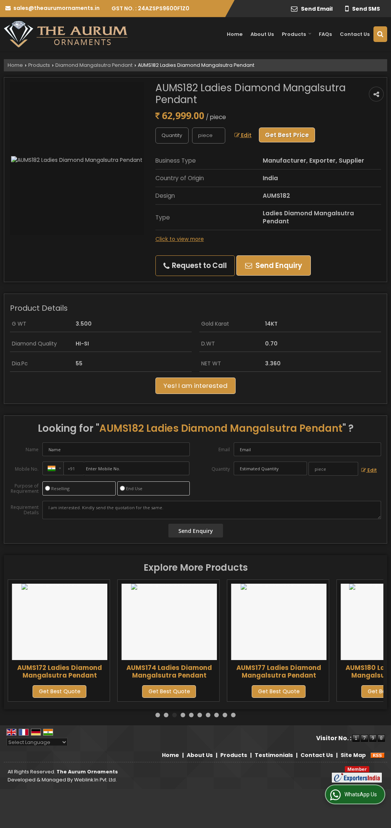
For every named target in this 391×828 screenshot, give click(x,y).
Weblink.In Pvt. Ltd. (95, 779)
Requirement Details (25, 510)
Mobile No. (27, 469)
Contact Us (355, 34)
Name (32, 449)
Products (294, 34)
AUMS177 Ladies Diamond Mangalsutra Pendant (278, 671)
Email (224, 449)
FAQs (325, 34)
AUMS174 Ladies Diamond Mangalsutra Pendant (169, 671)
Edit (246, 135)
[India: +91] (53, 468)
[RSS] (378, 755)
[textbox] (208, 136)
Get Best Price (287, 135)
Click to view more (179, 239)
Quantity (221, 469)
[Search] (380, 34)
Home (234, 34)
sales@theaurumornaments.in (56, 8)
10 (233, 715)
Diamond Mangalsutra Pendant (93, 65)
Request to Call (198, 265)
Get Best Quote (60, 691)
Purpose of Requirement (25, 488)
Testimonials (274, 755)
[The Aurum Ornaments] (66, 34)
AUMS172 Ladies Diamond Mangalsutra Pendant (59, 671)
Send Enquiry (278, 265)
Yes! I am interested (195, 385)
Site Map (353, 755)
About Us (262, 34)
